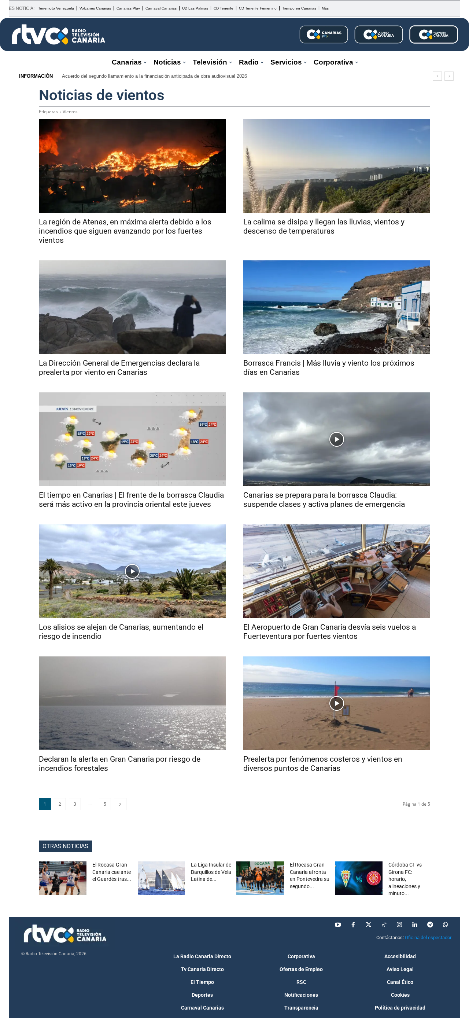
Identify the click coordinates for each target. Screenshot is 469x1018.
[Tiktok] (384, 925)
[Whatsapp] (445, 925)
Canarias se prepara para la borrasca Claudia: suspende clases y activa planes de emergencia (324, 500)
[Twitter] (368, 925)
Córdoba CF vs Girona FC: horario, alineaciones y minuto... (405, 879)
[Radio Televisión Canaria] (58, 34)
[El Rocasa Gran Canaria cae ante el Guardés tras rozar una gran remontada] (62, 878)
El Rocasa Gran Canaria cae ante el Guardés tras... (111, 872)
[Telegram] (430, 925)
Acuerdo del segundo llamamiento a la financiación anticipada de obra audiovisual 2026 (154, 76)
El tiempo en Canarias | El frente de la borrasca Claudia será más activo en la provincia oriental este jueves (131, 500)
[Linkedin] (415, 925)
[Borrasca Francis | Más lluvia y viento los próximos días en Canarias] (336, 307)
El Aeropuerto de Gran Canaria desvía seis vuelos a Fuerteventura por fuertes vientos (329, 632)
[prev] (437, 76)
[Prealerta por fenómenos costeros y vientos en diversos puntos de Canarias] (336, 703)
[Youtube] (338, 925)
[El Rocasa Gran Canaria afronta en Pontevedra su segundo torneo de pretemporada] (260, 878)
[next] (449, 76)
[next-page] (120, 804)
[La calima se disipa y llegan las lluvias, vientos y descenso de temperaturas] (336, 166)
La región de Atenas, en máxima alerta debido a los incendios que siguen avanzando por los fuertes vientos (125, 231)
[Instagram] (399, 925)
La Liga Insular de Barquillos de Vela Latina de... (211, 872)
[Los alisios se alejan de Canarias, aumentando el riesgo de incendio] (132, 571)
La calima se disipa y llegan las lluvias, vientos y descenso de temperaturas (324, 226)
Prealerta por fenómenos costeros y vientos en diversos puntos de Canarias (322, 764)
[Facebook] (353, 925)
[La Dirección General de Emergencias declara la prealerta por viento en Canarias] (132, 307)
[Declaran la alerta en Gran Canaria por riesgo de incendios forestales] (132, 703)
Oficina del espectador (428, 937)
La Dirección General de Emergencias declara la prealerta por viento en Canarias (119, 368)
